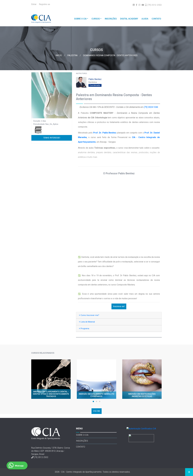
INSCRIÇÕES (111, 18)
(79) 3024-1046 (151, 107)
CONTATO (156, 18)
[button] (93, 401)
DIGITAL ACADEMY (129, 18)
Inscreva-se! (119, 306)
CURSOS (96, 18)
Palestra (72, 55)
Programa (84, 328)
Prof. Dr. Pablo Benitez (104, 132)
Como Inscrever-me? (89, 315)
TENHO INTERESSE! (51, 138)
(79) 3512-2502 (41, 457)
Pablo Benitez (94, 79)
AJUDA (145, 18)
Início (59, 55)
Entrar (33, 4)
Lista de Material (87, 321)
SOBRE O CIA (80, 18)
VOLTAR (96, 411)
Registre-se (44, 4)
